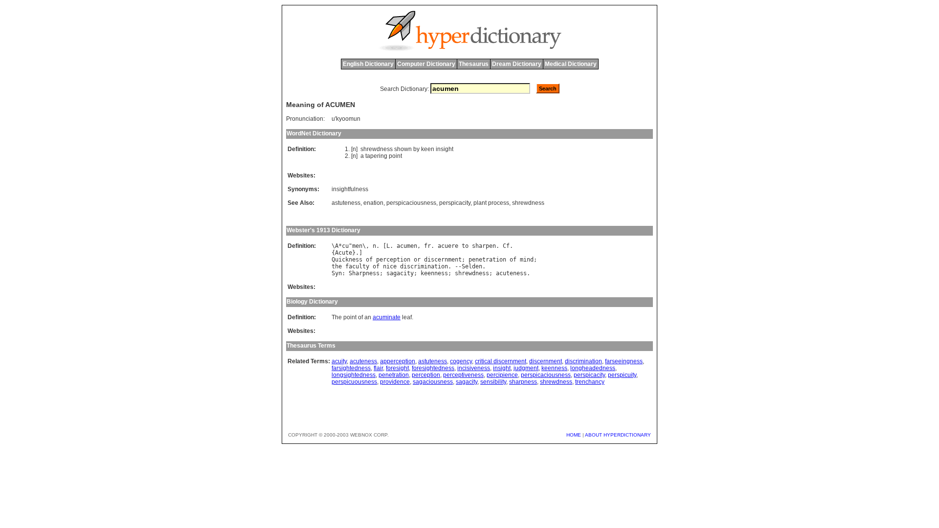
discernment (443, 259)
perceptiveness (463, 375)
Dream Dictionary (516, 64)
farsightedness (351, 368)
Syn (337, 273)
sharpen (484, 245)
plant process (491, 202)
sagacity (400, 273)
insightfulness (350, 189)
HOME (573, 435)
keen (427, 149)
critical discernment (500, 361)
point (395, 156)
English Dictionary (368, 64)
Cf (506, 245)
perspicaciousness (411, 202)
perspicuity (622, 375)
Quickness (347, 259)
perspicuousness (354, 381)
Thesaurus (474, 64)
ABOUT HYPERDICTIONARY (618, 435)
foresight (397, 368)
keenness (434, 273)
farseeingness (624, 361)
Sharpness (364, 273)
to (465, 245)
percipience (502, 375)
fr (427, 245)
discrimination (424, 266)
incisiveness (473, 368)
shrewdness (376, 149)
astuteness (346, 202)
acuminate (387, 317)
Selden (472, 266)
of (369, 259)
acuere (448, 245)
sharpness (523, 381)
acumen (407, 245)
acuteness (511, 273)
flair (378, 368)
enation (373, 202)
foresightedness (433, 368)
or (417, 259)
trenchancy (589, 381)
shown (403, 149)
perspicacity (454, 202)
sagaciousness (433, 381)
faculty (357, 266)
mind (527, 259)
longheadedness (592, 368)
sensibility (493, 381)
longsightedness (354, 375)
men (357, 245)
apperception (397, 361)
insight (444, 149)
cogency (461, 361)
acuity (339, 361)
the (337, 266)
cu (345, 245)
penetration (487, 259)
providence (395, 381)
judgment (526, 368)
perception (393, 259)
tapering (376, 156)
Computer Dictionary (426, 64)
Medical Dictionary (571, 64)
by (416, 149)
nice (390, 266)
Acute (343, 252)
